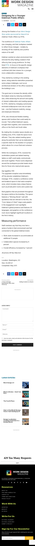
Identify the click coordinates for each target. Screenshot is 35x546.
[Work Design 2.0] (25, 385)
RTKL (8, 65)
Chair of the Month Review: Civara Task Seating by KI (12, 410)
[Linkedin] (20, 24)
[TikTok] (20, 483)
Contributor (6, 20)
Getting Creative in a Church (26, 282)
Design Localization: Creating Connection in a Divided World (11, 420)
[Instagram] (11, 483)
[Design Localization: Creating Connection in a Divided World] (25, 421)
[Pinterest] (16, 24)
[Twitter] (12, 24)
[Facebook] (8, 24)
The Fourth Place (8, 401)
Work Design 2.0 (8, 383)
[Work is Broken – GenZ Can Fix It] (25, 394)
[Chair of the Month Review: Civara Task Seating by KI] (25, 412)
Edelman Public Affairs (22, 42)
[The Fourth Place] (25, 403)
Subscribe (29, 538)
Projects (4, 13)
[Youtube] (26, 483)
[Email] (24, 24)
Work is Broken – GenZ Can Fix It (12, 392)
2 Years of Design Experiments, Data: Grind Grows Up (8, 283)
